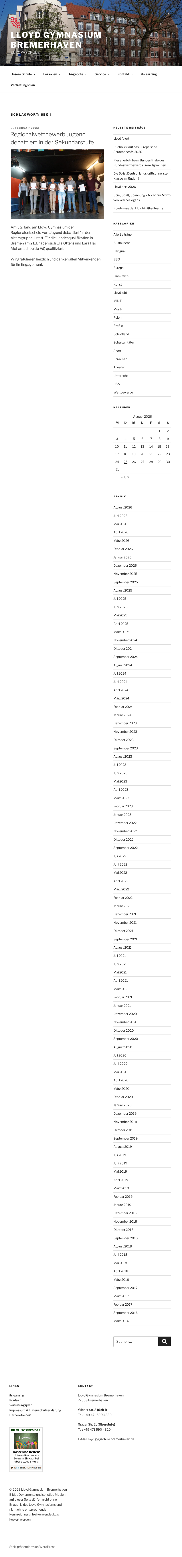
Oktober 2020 (123, 1030)
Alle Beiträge (122, 234)
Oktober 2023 (123, 740)
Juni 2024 (120, 681)
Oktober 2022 (123, 839)
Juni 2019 (120, 1163)
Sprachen (120, 359)
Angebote (76, 74)
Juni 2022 (120, 864)
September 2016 (125, 1313)
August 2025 (122, 590)
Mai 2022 (120, 872)
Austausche (122, 243)
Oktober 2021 (123, 931)
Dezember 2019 (124, 1113)
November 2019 (125, 1122)
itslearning (149, 74)
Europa (118, 268)
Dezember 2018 (124, 1213)
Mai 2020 (120, 1072)
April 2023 (120, 789)
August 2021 (122, 947)
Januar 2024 (122, 715)
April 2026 (120, 532)
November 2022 (125, 831)
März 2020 (121, 1088)
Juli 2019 (119, 1155)
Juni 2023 (120, 773)
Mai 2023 (120, 781)
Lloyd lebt (120, 292)
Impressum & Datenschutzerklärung (35, 1410)
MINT (117, 301)
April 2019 (120, 1180)
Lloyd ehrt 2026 (124, 187)
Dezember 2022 (124, 823)
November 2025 (125, 574)
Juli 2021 (119, 955)
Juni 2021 (120, 964)
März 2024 (121, 698)
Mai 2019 (120, 1171)
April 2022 (120, 881)
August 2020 (122, 1047)
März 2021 (121, 989)
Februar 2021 (122, 997)
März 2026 (121, 540)
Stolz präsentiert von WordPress (32, 1547)
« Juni (125, 477)
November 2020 (125, 1022)
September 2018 (125, 1238)
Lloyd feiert (121, 138)
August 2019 (122, 1146)
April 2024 (120, 690)
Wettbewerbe (123, 392)
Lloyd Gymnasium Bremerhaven (56, 40)
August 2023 (122, 756)
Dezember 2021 (124, 914)
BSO (116, 259)
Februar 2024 (123, 707)
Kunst (117, 284)
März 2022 (121, 889)
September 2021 (125, 939)
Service (100, 74)
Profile (118, 326)
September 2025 (125, 582)
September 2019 (125, 1138)
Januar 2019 (122, 1205)
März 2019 (121, 1188)
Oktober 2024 (123, 648)
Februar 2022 (123, 898)
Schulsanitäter (123, 342)
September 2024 (125, 657)
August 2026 (122, 507)
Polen (117, 317)
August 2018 (122, 1246)
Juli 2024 (119, 673)
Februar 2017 (122, 1304)
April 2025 (120, 624)
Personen (50, 74)
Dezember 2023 (125, 723)
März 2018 (121, 1279)
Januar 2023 (122, 814)
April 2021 (120, 980)
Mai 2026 (120, 524)
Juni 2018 (120, 1254)
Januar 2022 (122, 906)
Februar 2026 (123, 549)
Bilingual (119, 251)
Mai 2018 (120, 1263)
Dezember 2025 (125, 565)
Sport (117, 351)
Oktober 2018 (123, 1229)
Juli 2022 (119, 856)
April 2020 (121, 1080)
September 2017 (125, 1288)
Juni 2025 (120, 607)
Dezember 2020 (125, 1014)
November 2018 (125, 1221)
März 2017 (121, 1296)
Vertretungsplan (23, 85)
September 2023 (125, 748)
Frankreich (121, 276)
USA (116, 384)
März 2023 (121, 798)
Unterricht (120, 375)
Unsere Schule (21, 74)
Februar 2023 (123, 806)
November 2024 (125, 640)
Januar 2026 (122, 557)
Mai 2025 (120, 615)
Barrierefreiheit (20, 1415)
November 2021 (125, 922)
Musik (117, 309)
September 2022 (125, 848)
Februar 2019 (123, 1196)
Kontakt (123, 74)
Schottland (121, 334)
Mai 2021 (120, 972)
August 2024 (122, 665)
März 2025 (121, 632)
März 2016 (121, 1321)
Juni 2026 (120, 516)
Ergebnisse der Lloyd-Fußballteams (138, 208)
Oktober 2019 (123, 1130)
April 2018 (120, 1271)
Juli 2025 (119, 598)
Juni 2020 (120, 1063)
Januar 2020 (122, 1105)
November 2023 (125, 731)
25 (125, 462)
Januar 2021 (122, 1005)
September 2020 (125, 1039)
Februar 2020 (123, 1097)
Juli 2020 (120, 1055)
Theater (119, 367)
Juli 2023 (119, 765)
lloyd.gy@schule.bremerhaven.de (111, 1439)
